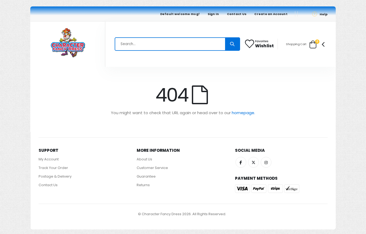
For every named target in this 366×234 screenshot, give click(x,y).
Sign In (213, 14)
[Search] (232, 44)
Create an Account (270, 14)
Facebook (241, 162)
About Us (144, 159)
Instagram (266, 162)
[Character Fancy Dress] (67, 44)
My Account (49, 159)
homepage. (243, 113)
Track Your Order (53, 167)
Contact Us (237, 14)
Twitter (253, 162)
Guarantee (146, 176)
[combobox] (177, 44)
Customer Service (152, 167)
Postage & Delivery (55, 176)
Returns (143, 185)
